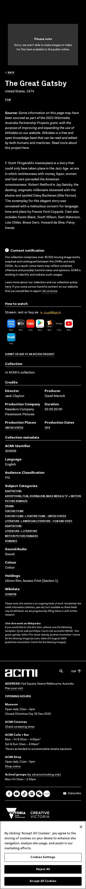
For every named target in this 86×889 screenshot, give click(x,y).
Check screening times (20, 727)
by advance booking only (44, 774)
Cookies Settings (42, 857)
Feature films (14, 511)
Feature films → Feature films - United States (35, 516)
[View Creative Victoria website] (28, 814)
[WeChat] (39, 793)
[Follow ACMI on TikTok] (24, 793)
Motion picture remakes (21, 536)
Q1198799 (10, 594)
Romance (11, 541)
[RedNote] (46, 793)
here (25, 148)
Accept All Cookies (43, 881)
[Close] (81, 826)
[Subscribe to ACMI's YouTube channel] (16, 793)
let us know (50, 291)
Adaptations (13, 491)
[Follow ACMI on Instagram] (31, 793)
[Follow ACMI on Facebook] (9, 793)
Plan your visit (14, 688)
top (73, 671)
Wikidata (48, 133)
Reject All (43, 869)
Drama (9, 506)
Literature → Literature (21, 531)
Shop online (12, 766)
